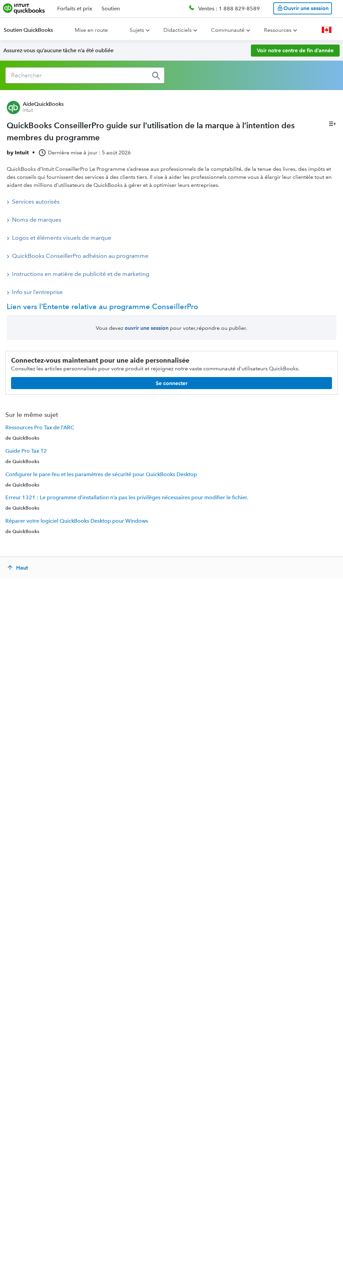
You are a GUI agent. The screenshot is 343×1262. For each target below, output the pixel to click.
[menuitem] (32, 30)
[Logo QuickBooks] (24, 8)
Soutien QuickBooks (28, 30)
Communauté (228, 30)
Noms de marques (36, 219)
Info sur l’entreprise (37, 292)
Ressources (277, 30)
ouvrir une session (146, 328)
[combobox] (84, 75)
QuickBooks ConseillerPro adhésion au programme (80, 255)
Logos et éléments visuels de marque (61, 237)
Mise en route (91, 30)
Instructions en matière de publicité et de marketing (80, 274)
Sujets (137, 30)
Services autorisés (36, 201)
